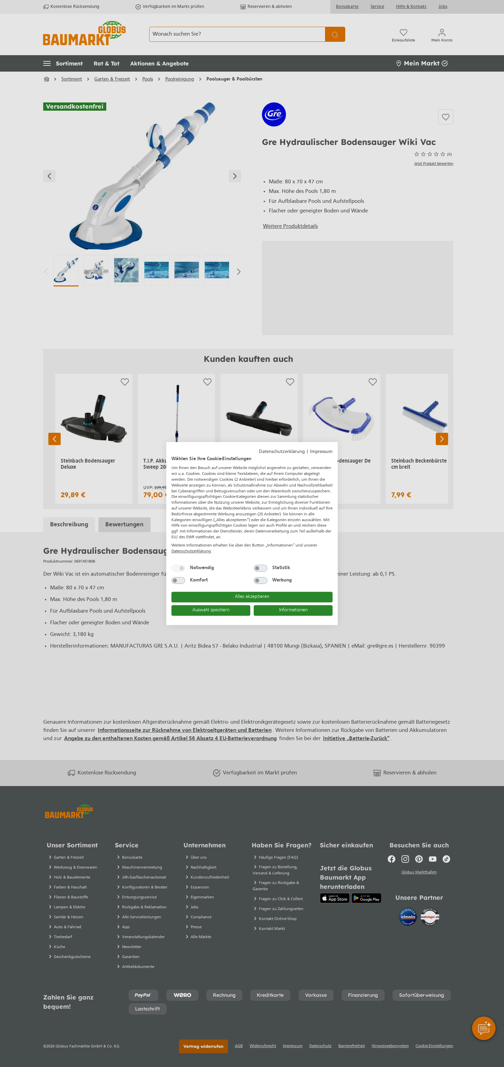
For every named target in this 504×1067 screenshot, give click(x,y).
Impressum (321, 452)
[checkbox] (178, 568)
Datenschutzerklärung (282, 452)
